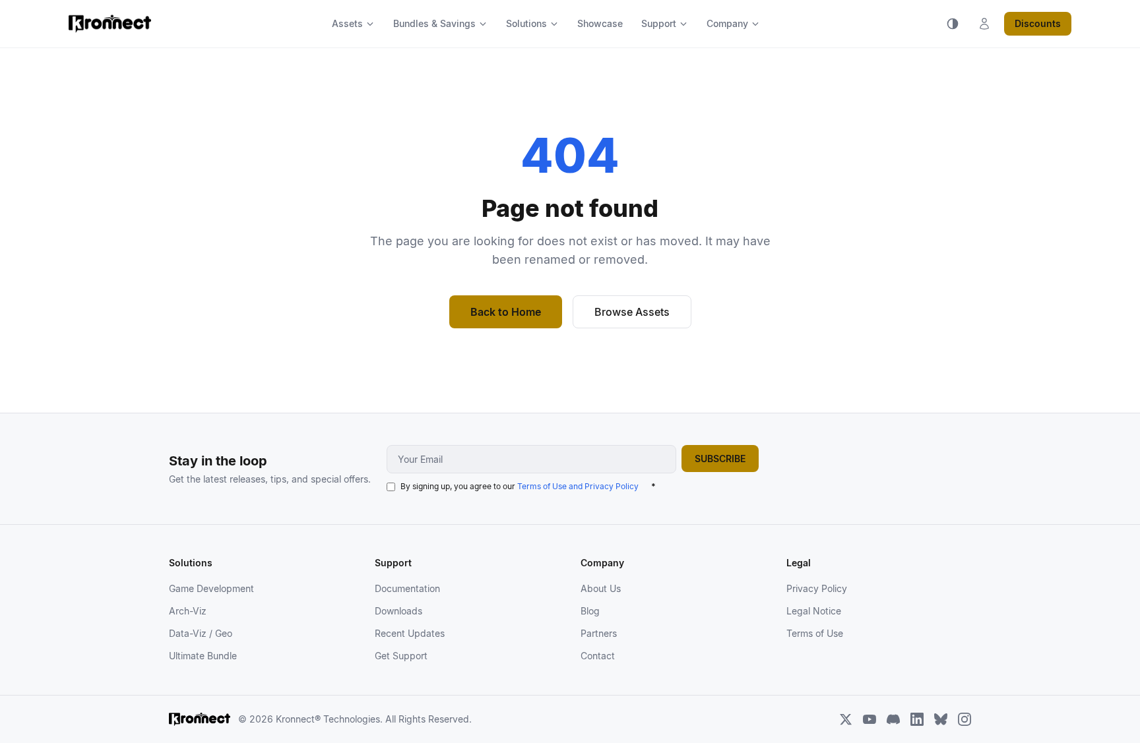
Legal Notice (813, 610)
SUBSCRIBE (720, 458)
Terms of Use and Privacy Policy (578, 486)
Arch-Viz (187, 610)
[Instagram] (964, 719)
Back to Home (505, 311)
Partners (599, 633)
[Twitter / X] (845, 719)
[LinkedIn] (917, 719)
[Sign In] (984, 24)
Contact (598, 655)
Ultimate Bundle (203, 655)
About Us (601, 588)
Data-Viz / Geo (200, 633)
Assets (347, 23)
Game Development (211, 588)
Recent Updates (410, 633)
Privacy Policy (816, 588)
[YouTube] (869, 719)
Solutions (526, 23)
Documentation (407, 588)
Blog (590, 610)
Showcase (600, 23)
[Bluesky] (940, 719)
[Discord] (893, 719)
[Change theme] (953, 24)
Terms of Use (814, 633)
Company (727, 23)
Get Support (401, 655)
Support (658, 23)
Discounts (1038, 23)
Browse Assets (632, 311)
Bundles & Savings (434, 23)
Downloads (398, 610)
